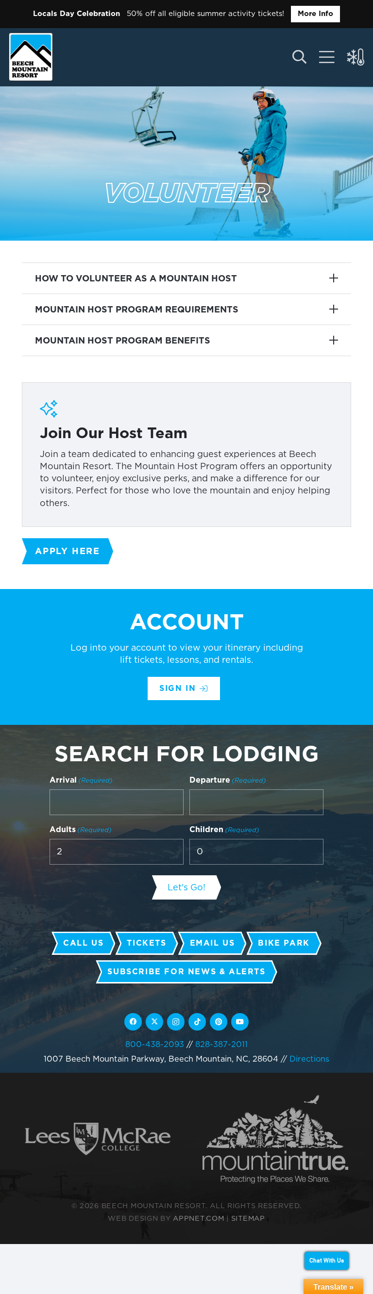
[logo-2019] (31, 57)
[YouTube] (240, 1022)
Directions (309, 1059)
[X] (154, 1022)
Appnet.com (198, 1218)
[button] (299, 57)
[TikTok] (197, 1022)
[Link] (327, 57)
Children (224, 829)
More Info (315, 13)
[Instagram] (176, 1022)
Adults (81, 829)
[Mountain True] (275, 1139)
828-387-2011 (221, 1044)
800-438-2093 (154, 1044)
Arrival (81, 780)
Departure (227, 780)
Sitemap (248, 1218)
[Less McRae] (97, 1139)
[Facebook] (133, 1022)
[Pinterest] (218, 1022)
